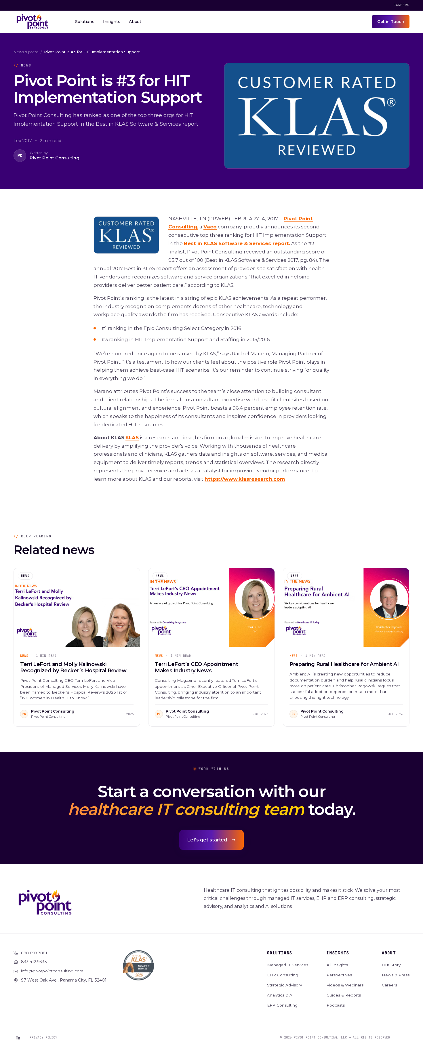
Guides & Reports (344, 995)
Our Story (391, 965)
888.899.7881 (34, 952)
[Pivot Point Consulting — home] (33, 21)
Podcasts (336, 1005)
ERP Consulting (282, 1005)
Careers (401, 5)
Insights (338, 952)
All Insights (337, 965)
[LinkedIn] (18, 1037)
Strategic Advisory (284, 985)
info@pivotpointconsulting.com (52, 971)
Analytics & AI (280, 995)
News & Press (395, 975)
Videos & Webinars (345, 985)
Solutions (279, 952)
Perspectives (339, 975)
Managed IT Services (287, 965)
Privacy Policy (43, 1037)
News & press (26, 51)
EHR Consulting (282, 975)
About (389, 952)
